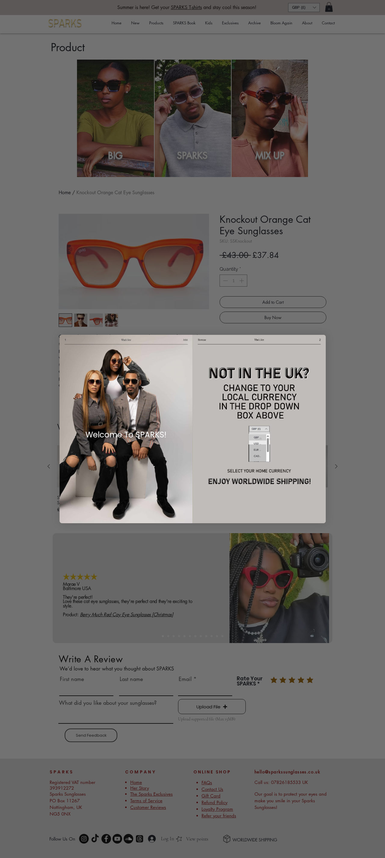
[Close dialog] (34, 343)
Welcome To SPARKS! (125, 434)
